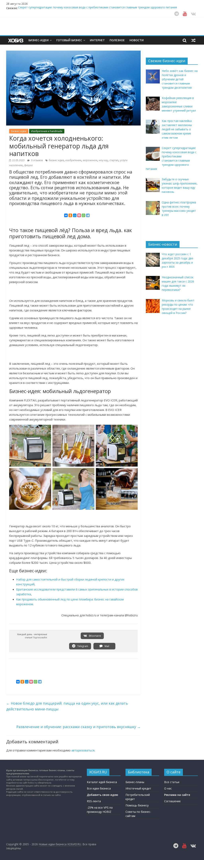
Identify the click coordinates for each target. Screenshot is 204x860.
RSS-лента (94, 801)
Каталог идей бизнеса (102, 782)
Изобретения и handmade (46, 131)
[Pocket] (79, 215)
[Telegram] (88, 215)
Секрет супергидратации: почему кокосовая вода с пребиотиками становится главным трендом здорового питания (97, 8)
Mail (106, 646)
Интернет (97, 40)
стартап (113, 160)
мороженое (90, 160)
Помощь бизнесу (137, 805)
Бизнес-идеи (38, 40)
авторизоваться (82, 750)
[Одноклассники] (70, 215)
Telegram (82, 646)
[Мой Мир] (74, 215)
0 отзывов (36, 160)
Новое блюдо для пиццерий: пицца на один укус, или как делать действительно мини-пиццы (67, 706)
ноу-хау (103, 160)
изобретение (73, 160)
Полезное (117, 40)
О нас (168, 788)
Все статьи (171, 782)
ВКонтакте (94, 635)
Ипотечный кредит (138, 788)
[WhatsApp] (83, 215)
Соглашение (172, 801)
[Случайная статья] (193, 40)
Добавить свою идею (102, 795)
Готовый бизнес (69, 40)
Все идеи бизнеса (99, 788)
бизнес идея (56, 160)
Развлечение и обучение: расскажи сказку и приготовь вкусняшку (78, 726)
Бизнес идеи (18, 131)
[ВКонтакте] (66, 215)
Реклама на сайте (177, 795)
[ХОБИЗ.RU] (16, 40)
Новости (136, 40)
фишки (28, 165)
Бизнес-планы (135, 782)
